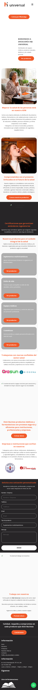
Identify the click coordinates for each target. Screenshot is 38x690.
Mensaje (3, 529)
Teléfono (4, 502)
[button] (32, 4)
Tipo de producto (6, 520)
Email (2, 511)
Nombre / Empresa (6, 493)
